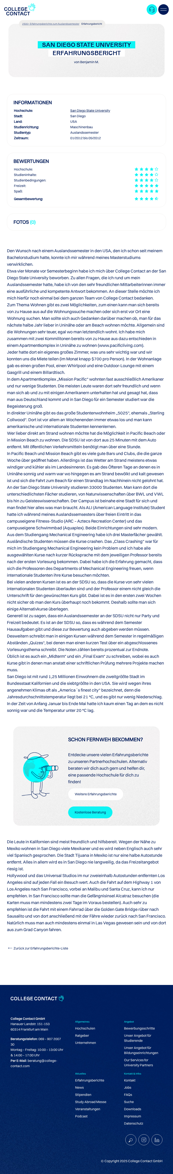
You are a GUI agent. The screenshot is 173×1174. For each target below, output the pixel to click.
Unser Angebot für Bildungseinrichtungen (141, 1050)
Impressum (132, 1116)
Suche (129, 1102)
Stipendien (83, 1094)
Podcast (81, 1116)
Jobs (127, 1087)
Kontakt (129, 1080)
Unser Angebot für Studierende (137, 1038)
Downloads (132, 1109)
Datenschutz (133, 1123)
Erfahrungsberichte (89, 1080)
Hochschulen (85, 1028)
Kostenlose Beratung (90, 812)
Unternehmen (85, 1043)
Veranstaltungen (87, 1109)
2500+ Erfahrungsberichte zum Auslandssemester (50, 23)
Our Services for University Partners (138, 1062)
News (79, 1087)
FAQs (128, 1094)
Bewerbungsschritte (139, 1028)
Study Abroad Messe (90, 1102)
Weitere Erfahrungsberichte (96, 794)
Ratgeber (82, 1035)
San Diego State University (90, 110)
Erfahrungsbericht (91, 23)
